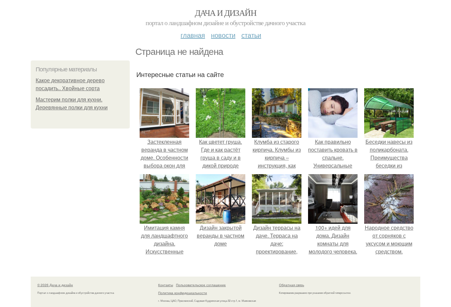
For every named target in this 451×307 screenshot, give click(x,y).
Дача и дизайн (225, 12)
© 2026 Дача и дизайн (55, 285)
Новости (223, 35)
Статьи (251, 35)
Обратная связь (291, 285)
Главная (193, 35)
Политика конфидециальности (182, 292)
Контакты (165, 285)
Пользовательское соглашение (201, 285)
